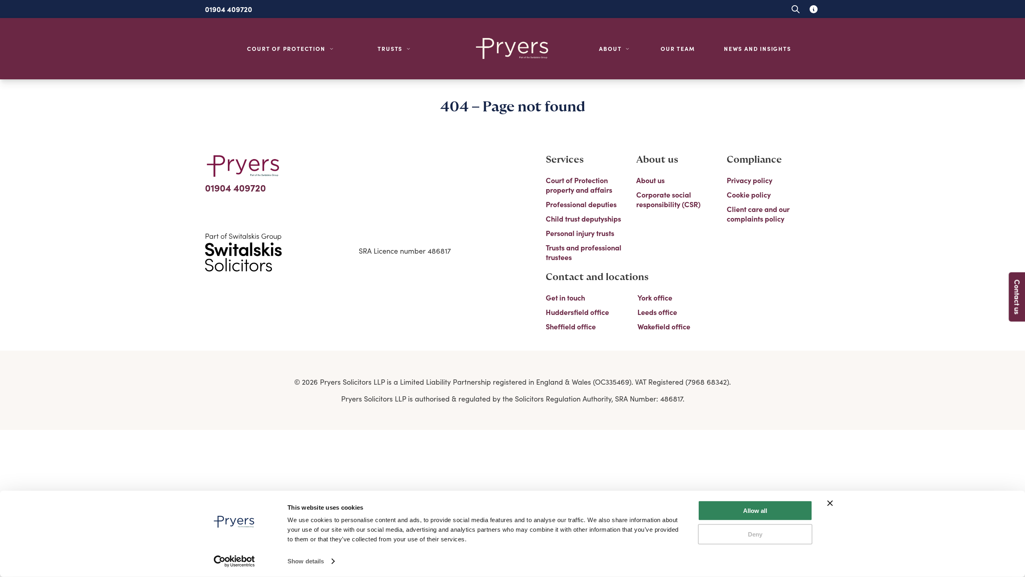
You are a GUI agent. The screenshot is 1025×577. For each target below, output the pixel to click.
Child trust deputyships (583, 218)
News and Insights (757, 48)
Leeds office (657, 312)
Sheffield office (571, 326)
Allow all (755, 510)
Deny (755, 534)
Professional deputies (581, 204)
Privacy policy (749, 180)
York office (654, 297)
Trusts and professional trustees (583, 252)
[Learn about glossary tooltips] (813, 9)
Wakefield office (663, 326)
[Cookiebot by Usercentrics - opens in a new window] (234, 561)
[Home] (512, 48)
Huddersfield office (577, 312)
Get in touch (565, 297)
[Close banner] (830, 503)
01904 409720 (228, 9)
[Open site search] (795, 9)
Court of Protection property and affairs (579, 185)
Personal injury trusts (580, 233)
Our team (678, 48)
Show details (305, 561)
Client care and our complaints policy (758, 214)
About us (650, 180)
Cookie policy (749, 194)
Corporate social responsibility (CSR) (668, 199)
